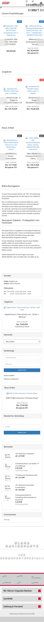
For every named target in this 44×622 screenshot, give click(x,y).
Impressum (14, 614)
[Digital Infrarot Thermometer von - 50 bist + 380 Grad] (22, 308)
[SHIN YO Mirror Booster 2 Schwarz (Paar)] (22, 393)
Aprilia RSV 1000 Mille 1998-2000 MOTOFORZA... (11, 41)
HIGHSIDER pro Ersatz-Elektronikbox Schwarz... (11, 156)
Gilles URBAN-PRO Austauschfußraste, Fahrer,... (34, 156)
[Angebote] (39, 302)
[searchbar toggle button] (29, 3)
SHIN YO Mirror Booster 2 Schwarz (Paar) (22, 398)
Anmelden (22, 370)
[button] (3, 42)
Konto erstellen (9, 375)
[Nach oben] (37, 614)
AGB (32, 614)
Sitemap (7, 520)
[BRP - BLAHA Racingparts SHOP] (5, 3)
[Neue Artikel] (39, 387)
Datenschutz (25, 614)
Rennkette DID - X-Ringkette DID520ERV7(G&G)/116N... (14, 100)
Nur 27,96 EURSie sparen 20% (22, 405)
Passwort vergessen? (11, 379)
